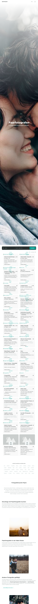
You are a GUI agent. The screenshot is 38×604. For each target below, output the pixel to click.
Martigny (21, 469)
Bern (13, 467)
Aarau (26, 473)
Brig (29, 473)
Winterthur (18, 473)
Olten (25, 469)
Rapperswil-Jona (25, 471)
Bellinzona (9, 467)
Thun (14, 473)
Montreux (11, 471)
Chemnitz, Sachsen (24, 352)
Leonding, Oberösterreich (25, 271)
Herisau (20, 467)
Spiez (20, 471)
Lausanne (13, 469)
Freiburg (24, 467)
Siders (29, 469)
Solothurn (5, 473)
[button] (32, 1)
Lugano (33, 473)
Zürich (22, 473)
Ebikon (5, 467)
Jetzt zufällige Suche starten (8, 587)
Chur (16, 467)
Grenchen (32, 467)
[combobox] (8, 248)
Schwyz (33, 469)
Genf (28, 467)
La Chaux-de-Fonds (7, 469)
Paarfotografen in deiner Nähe (19, 463)
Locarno (17, 469)
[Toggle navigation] (35, 2)
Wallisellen (6, 471)
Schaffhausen (31, 471)
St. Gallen (10, 473)
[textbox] (5, 248)
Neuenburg (16, 471)
